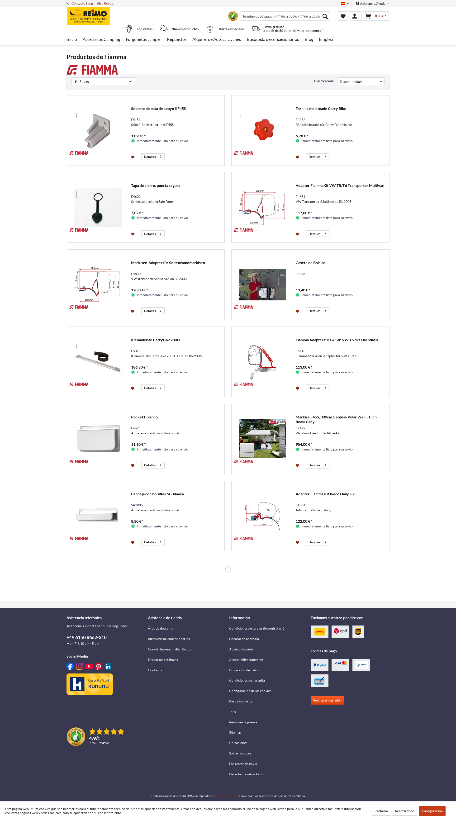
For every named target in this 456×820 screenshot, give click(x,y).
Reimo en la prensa (243, 722)
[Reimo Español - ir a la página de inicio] (106, 13)
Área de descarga (160, 628)
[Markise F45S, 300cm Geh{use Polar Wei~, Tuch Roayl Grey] (262, 439)
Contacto (78, 3)
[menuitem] (285, 16)
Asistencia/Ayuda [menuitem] (372, 3)
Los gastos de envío (243, 764)
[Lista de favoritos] (343, 16)
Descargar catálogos (163, 660)
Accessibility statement (246, 660)
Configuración (432, 811)
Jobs (232, 712)
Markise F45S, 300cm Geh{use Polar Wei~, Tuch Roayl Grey (336, 419)
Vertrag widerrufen (327, 700)
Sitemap (235, 732)
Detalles (150, 157)
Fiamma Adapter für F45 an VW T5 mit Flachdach (337, 339)
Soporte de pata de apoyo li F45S (158, 108)
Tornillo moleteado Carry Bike (321, 108)
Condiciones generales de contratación (257, 628)
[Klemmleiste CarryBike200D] (97, 362)
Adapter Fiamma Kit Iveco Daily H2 (325, 494)
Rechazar (381, 811)
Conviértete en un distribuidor (170, 649)
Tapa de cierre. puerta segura (155, 185)
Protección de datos (244, 670)
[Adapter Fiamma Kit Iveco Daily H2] (262, 516)
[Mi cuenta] (355, 16)
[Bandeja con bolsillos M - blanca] (97, 516)
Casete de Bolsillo (310, 262)
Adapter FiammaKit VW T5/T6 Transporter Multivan (340, 185)
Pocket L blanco (144, 417)
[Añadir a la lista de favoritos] (133, 157)
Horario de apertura (244, 639)
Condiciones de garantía (247, 680)
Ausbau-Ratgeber (242, 649)
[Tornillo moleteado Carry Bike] (262, 130)
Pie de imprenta (240, 701)
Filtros (84, 81)
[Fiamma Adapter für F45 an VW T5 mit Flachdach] (262, 362)
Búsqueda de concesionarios (169, 639)
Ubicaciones (238, 743)
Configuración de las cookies (250, 691)
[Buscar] (325, 16)
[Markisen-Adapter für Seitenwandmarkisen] (97, 284)
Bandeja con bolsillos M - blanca (157, 494)
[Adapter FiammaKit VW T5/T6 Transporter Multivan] (262, 207)
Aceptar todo (404, 811)
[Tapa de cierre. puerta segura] (97, 207)
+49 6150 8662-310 (86, 637)
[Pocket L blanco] (97, 439)
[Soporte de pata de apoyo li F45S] (97, 130)
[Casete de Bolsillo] (262, 284)
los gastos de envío (226, 796)
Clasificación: (324, 81)
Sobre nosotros (240, 753)
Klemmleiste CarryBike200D (155, 339)
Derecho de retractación (247, 774)
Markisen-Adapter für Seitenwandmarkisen (168, 262)
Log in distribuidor (101, 3)
